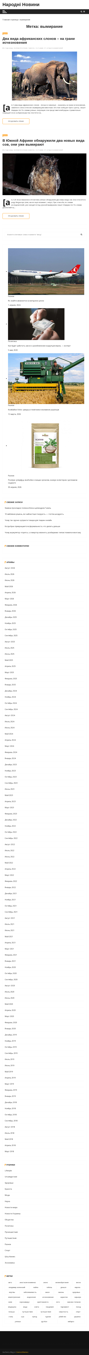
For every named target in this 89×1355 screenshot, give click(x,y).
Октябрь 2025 (11, 629)
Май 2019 (9, 1071)
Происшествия (11, 1232)
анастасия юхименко (28, 1282)
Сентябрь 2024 (11, 709)
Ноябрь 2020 (10, 967)
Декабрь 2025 (11, 617)
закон (47, 1292)
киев (10, 1302)
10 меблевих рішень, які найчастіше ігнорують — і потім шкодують (34, 514)
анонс (45, 1282)
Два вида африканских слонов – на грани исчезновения (38, 40)
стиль (11, 1316)
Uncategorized (11, 1177)
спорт (78, 1312)
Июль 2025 (9, 648)
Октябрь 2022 (11, 832)
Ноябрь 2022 (10, 826)
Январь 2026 (10, 611)
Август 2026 (10, 568)
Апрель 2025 (10, 666)
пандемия (50, 1307)
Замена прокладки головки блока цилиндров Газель (28, 508)
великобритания (62, 1282)
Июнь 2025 (9, 654)
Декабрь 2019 (11, 1035)
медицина (12, 1307)
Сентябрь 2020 (11, 979)
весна (78, 1282)
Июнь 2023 (9, 789)
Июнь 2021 (9, 930)
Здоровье (9, 1183)
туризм (48, 1316)
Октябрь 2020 (11, 973)
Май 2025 (9, 660)
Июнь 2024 (9, 727)
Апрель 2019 (10, 1078)
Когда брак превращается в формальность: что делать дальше (32, 526)
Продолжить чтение (16, 121)
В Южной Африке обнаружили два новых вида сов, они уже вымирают (43, 142)
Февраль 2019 (11, 1090)
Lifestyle (8, 1170)
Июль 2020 (9, 992)
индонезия (31, 1297)
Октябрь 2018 (11, 1114)
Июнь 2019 (9, 1065)
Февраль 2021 (11, 955)
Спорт (7, 1250)
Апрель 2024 (10, 740)
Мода (7, 1195)
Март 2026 (9, 599)
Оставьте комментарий (54, 48)
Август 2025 (10, 641)
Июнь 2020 (9, 998)
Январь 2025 (10, 684)
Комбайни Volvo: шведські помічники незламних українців (33, 409)
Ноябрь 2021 (10, 899)
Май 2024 (9, 734)
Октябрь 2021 (11, 906)
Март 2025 (9, 672)
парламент (65, 1307)
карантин (64, 1297)
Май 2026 (9, 586)
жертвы (12, 1292)
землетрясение (14, 1297)
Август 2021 (10, 918)
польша (12, 1312)
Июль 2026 (9, 574)
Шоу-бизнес (10, 1256)
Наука (5, 33)
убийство (62, 1316)
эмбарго (71, 1321)
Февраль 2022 (11, 881)
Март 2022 (9, 875)
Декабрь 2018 (11, 1102)
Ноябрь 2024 (10, 697)
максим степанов (74, 1302)
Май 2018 (9, 1139)
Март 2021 (9, 949)
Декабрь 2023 (11, 764)
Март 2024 (9, 746)
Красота (8, 1189)
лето (58, 1302)
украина (77, 1316)
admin (41, 48)
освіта (36, 1307)
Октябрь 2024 (11, 703)
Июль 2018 (9, 1133)
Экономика (10, 1263)
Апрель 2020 (10, 1010)
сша (22, 1316)
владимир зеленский (17, 1287)
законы (61, 1292)
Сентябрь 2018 (11, 1121)
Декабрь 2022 (11, 820)
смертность (63, 1312)
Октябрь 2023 (11, 777)
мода (25, 1307)
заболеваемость (30, 1292)
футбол (44, 1321)
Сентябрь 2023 (11, 783)
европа (77, 1287)
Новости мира (11, 1207)
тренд (34, 1316)
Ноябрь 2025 (10, 623)
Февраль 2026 (11, 605)
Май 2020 (9, 1004)
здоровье (76, 1292)
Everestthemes (22, 1352)
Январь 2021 (10, 961)
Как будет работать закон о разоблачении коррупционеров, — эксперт (39, 346)
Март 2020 (9, 1016)
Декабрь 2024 (11, 691)
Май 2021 (9, 936)
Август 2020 (10, 985)
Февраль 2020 (11, 1022)
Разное (11, 296)
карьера (78, 1297)
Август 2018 (10, 1127)
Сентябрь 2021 (11, 912)
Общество (9, 1219)
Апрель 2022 (10, 869)
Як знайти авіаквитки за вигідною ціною (26, 301)
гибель (49, 1287)
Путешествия (10, 1238)
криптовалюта (42, 1302)
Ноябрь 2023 (10, 771)
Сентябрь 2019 (11, 1053)
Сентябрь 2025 (11, 635)
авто (10, 1282)
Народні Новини (21, 4)
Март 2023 (9, 807)
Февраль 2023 (11, 814)
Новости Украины (12, 1213)
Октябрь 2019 (11, 1047)
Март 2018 (9, 1151)
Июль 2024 (9, 721)
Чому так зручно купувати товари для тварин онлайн (28, 520)
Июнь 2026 (9, 580)
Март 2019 (9, 1084)
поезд (78, 1307)
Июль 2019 (9, 1059)
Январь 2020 (10, 1028)
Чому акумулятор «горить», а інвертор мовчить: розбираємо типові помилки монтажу (43, 532)
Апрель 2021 (10, 942)
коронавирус (25, 1302)
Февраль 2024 (11, 752)
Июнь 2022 (9, 856)
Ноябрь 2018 (10, 1108)
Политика (12, 341)
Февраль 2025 (11, 678)
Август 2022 (10, 844)
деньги (63, 1287)
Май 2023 (9, 795)
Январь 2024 (10, 758)
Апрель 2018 (10, 1145)
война (36, 1287)
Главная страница (10, 19)
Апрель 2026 (10, 592)
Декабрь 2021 (11, 893)
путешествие (27, 1312)
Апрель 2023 (10, 801)
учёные (18, 1321)
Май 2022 (9, 863)
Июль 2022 (9, 850)
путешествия (46, 1312)
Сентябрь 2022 (11, 838)
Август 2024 (10, 715)
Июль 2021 (9, 924)
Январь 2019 (10, 1096)
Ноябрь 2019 (10, 1041)
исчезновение (48, 1297)
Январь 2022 (10, 887)
